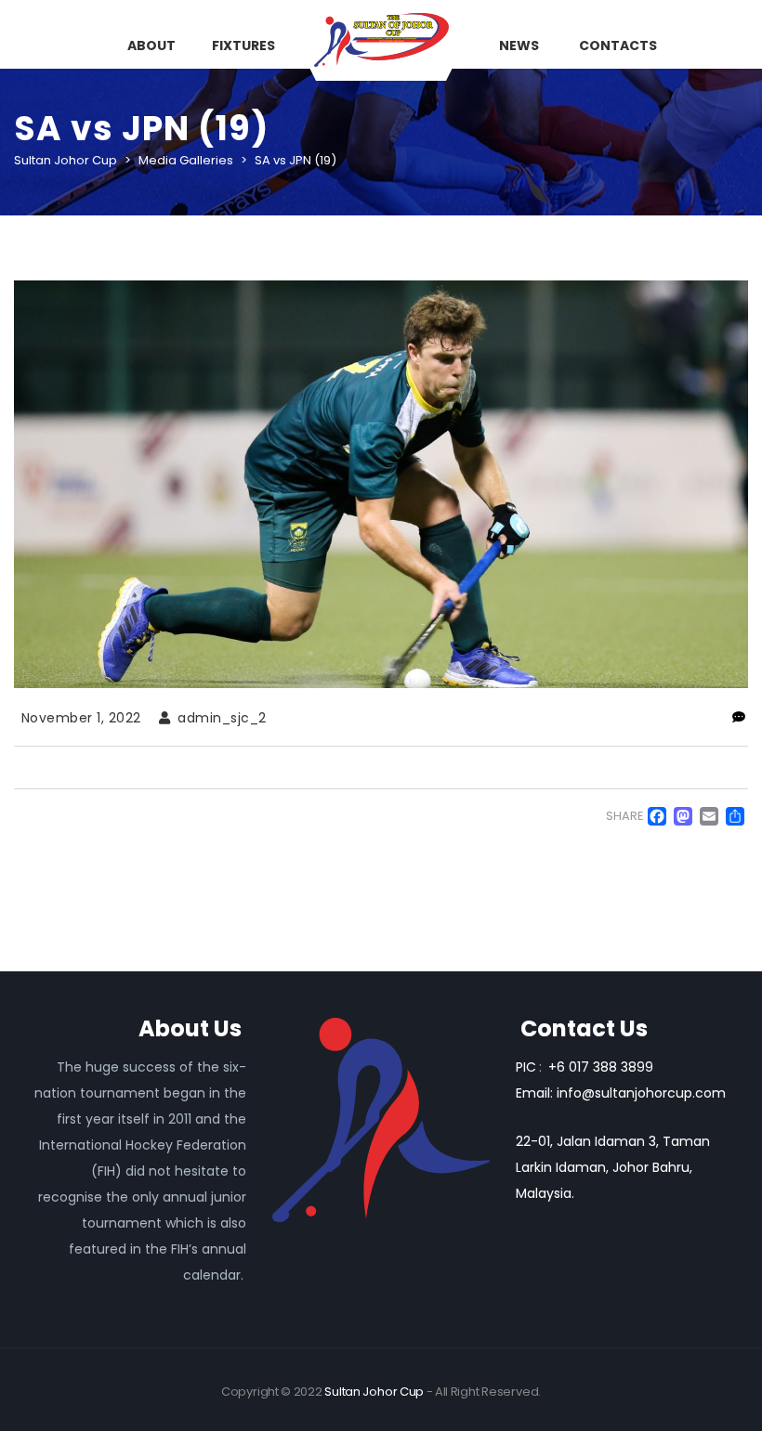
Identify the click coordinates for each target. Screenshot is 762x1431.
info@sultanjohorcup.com (641, 1093)
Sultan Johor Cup (374, 1391)
